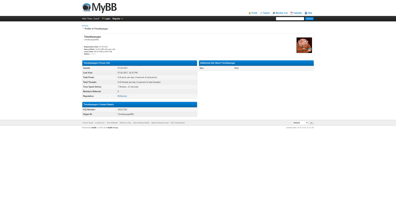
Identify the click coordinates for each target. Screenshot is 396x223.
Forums (85, 26)
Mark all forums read (160, 123)
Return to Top (125, 123)
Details (123, 96)
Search (266, 13)
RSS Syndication (178, 123)
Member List (282, 13)
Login (107, 18)
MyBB (94, 128)
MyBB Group (113, 128)
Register (116, 18)
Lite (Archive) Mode (141, 123)
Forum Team (88, 123)
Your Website (112, 123)
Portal (254, 13)
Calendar (297, 13)
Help (310, 13)
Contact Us (100, 123)
